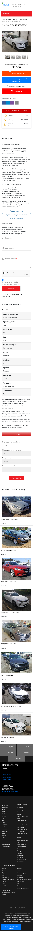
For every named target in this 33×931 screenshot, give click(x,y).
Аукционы (5, 807)
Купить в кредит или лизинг (16, 215)
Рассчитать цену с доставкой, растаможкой (16, 80)
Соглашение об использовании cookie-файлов (8, 892)
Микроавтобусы (21, 859)
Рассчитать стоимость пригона (11, 927)
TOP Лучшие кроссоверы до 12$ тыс (22, 840)
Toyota (4, 837)
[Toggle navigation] (29, 4)
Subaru (4, 835)
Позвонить (18, 91)
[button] (4, 103)
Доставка (4, 870)
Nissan (3, 833)
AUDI (3, 809)
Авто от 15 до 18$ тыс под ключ (22, 834)
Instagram (10, 752)
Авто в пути (20, 810)
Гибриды (19, 848)
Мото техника (6, 844)
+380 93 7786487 (16, 4)
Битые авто (5, 805)
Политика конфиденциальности (23, 887)
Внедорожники (21, 844)
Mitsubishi (4, 831)
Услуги (4, 868)
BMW (3, 811)
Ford (3, 818)
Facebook (27, 752)
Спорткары (20, 855)
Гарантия (4, 873)
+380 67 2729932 (16, 6)
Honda (3, 814)
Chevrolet (4, 824)
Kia (3, 820)
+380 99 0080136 (6, 779)
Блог (3, 875)
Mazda (3, 827)
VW (3, 842)
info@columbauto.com (10, 791)
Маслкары (20, 857)
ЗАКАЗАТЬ (20, 73)
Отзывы (19, 868)
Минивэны (20, 861)
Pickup (19, 851)
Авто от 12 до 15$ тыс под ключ (22, 830)
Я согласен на (11, 283)
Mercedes (4, 829)
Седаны (19, 853)
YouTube (18, 758)
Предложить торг (16, 211)
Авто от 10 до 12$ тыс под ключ (22, 826)
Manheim (4, 886)
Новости (19, 875)
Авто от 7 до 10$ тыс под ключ (22, 822)
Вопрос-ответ (5, 877)
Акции (19, 870)
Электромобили (21, 846)
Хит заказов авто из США (22, 813)
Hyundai (4, 816)
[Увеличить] (16, 41)
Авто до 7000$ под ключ (22, 817)
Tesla (3, 840)
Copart (3, 883)
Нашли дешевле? (16, 218)
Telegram (10, 746)
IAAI (18, 883)
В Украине (20, 807)
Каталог (6, 13)
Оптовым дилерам (22, 873)
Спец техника (6, 846)
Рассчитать (16, 478)
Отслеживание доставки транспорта (24, 880)
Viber (27, 746)
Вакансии (20, 877)
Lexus (3, 822)
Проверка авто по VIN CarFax (8, 880)
